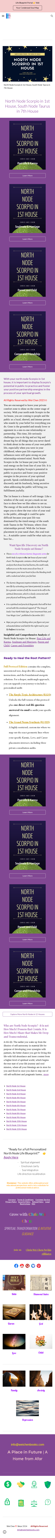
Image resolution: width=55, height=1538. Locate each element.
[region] (27, 6)
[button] (3, 15)
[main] (27, 87)
